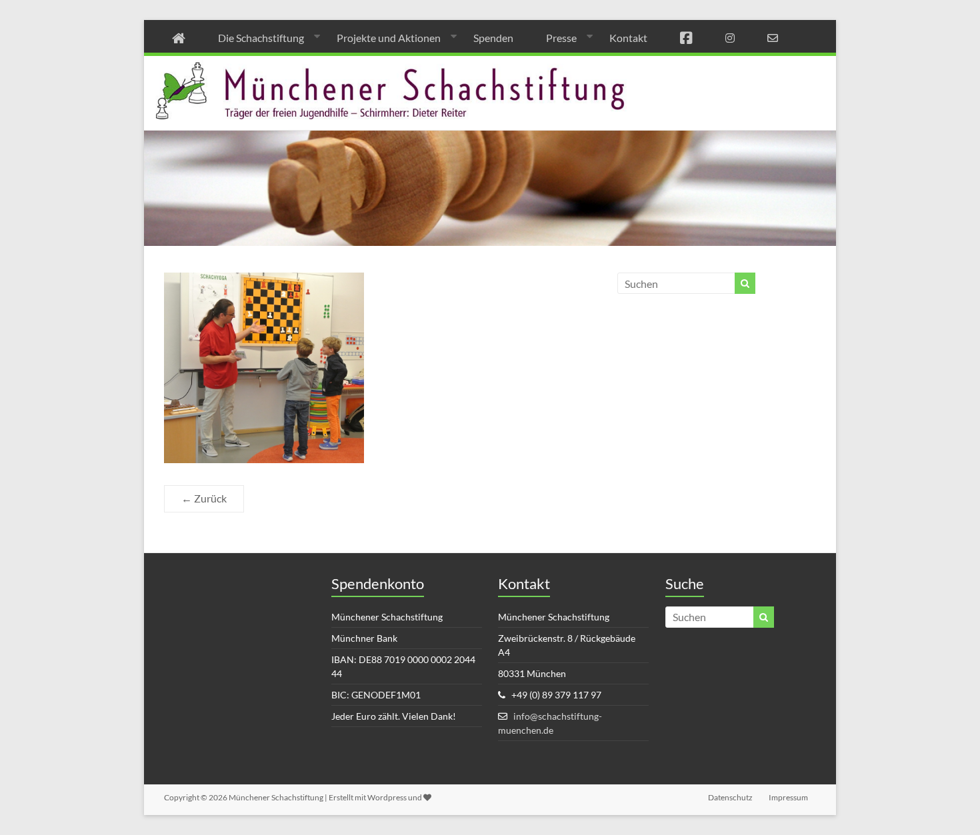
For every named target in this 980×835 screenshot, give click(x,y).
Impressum (788, 797)
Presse (561, 37)
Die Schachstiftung (261, 37)
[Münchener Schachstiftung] (490, 65)
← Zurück (204, 498)
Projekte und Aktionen (389, 37)
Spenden (493, 37)
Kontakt (628, 37)
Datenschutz (730, 797)
